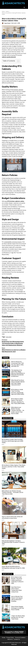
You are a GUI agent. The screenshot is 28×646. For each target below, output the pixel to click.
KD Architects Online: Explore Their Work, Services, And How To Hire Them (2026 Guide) (6, 401)
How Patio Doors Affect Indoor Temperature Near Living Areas (6, 590)
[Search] (24, 7)
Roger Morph (7, 23)
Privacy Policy (10, 637)
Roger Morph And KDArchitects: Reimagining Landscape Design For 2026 (14, 556)
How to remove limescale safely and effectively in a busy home (14, 506)
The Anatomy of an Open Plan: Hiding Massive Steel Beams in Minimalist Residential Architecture (6, 373)
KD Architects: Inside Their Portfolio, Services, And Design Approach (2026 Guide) (6, 392)
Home (3, 637)
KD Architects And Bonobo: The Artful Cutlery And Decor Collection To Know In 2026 (6, 580)
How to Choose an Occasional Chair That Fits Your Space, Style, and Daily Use (6, 364)
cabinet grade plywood (9, 57)
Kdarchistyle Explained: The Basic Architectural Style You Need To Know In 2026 (14, 530)
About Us (10, 639)
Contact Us (17, 639)
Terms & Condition (20, 637)
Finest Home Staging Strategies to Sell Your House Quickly (6, 608)
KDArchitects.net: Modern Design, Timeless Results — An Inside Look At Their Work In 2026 (6, 411)
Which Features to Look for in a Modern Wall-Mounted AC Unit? (13, 349)
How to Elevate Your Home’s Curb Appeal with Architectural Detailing (6, 599)
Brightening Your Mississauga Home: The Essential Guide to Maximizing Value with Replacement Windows (13, 342)
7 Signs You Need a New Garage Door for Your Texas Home (6, 618)
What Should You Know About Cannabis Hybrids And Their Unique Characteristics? (6, 383)
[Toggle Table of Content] (17, 61)
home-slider (8, 337)
